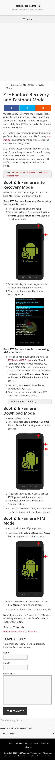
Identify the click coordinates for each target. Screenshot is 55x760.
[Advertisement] (27, 51)
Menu (29, 19)
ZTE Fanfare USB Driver (19, 360)
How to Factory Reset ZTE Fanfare (20, 631)
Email (7, 663)
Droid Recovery (28, 6)
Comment (9, 673)
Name (7, 652)
